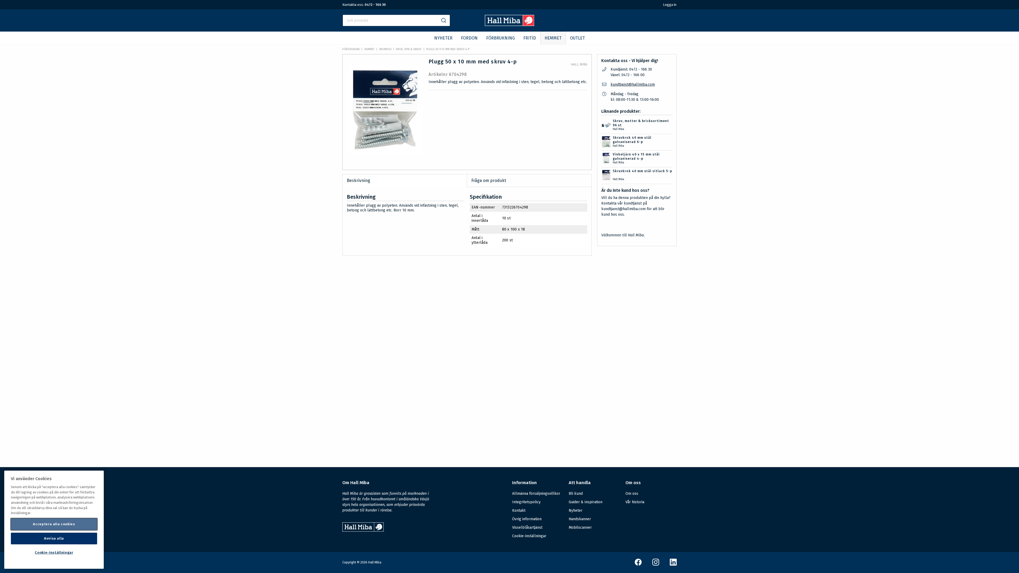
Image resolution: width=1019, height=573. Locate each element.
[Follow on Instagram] (655, 564)
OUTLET (577, 38)
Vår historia (634, 502)
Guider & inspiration (585, 502)
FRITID (529, 38)
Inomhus (385, 49)
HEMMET (553, 38)
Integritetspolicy (526, 502)
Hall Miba (579, 64)
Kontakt (518, 510)
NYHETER (443, 38)
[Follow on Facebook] (638, 564)
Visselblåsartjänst (527, 527)
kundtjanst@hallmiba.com (633, 84)
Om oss (631, 493)
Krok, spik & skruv (408, 49)
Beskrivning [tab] (358, 180)
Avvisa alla (54, 538)
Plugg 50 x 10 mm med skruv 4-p (447, 49)
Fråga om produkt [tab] (488, 180)
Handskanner (580, 519)
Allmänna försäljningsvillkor (536, 493)
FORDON (469, 38)
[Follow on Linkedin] (673, 564)
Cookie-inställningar (529, 536)
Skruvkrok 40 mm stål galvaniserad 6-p (632, 140)
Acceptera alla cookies (54, 524)
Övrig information (527, 519)
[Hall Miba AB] (509, 24)
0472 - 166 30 (375, 5)
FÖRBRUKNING (500, 38)
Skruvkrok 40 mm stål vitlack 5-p (642, 171)
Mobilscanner (580, 527)
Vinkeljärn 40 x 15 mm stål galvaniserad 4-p (636, 156)
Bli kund (576, 493)
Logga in (669, 5)
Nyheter (575, 510)
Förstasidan (351, 49)
